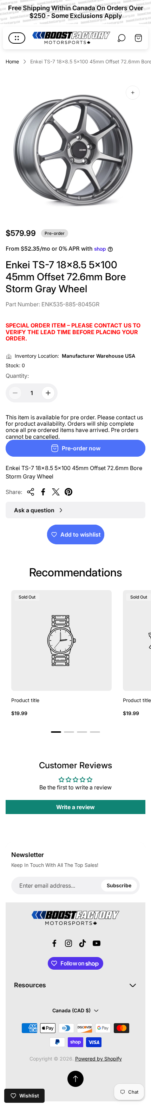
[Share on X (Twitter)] (56, 492)
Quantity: (17, 375)
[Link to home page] (75, 918)
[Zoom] (133, 93)
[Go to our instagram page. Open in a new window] (68, 943)
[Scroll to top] (75, 1078)
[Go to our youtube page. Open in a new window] (96, 943)
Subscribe (119, 885)
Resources (30, 985)
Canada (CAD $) (71, 1010)
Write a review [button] (75, 807)
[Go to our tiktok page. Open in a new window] (82, 943)
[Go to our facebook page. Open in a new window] (54, 943)
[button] (56, 732)
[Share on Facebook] (43, 492)
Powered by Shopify (98, 1059)
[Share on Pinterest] (68, 492)
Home (12, 61)
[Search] (121, 38)
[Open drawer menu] (16, 38)
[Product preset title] (61, 640)
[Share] (30, 492)
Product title (25, 700)
